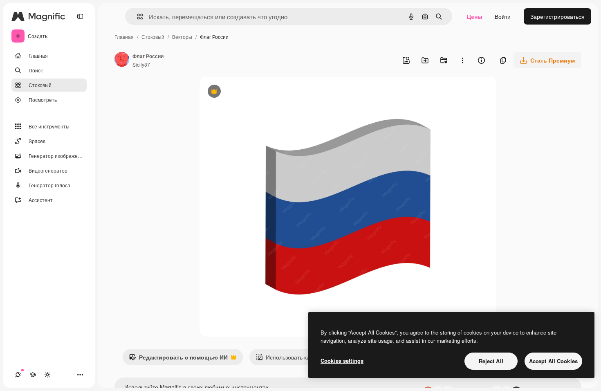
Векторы (182, 36)
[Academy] (32, 374)
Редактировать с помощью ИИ (178, 359)
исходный (254, 92)
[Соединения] (18, 374)
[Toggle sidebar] (80, 16)
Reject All (491, 361)
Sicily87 (141, 64)
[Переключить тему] (47, 374)
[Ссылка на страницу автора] (121, 60)
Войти (503, 16)
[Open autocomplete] (137, 16)
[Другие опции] (462, 60)
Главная (124, 36)
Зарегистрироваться (557, 16)
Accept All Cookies (553, 361)
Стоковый (152, 36)
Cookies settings (342, 360)
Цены (474, 16)
